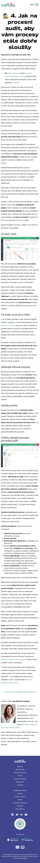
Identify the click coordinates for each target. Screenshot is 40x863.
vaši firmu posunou (8, 325)
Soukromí (20, 785)
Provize (20, 775)
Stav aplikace (20, 809)
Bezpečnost (20, 782)
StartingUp (29, 113)
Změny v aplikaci (20, 796)
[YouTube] (26, 814)
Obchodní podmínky (20, 779)
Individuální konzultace (20, 803)
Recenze (20, 766)
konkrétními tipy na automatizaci (13, 659)
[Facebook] (12, 814)
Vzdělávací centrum (20, 790)
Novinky (20, 793)
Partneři (20, 799)
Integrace (20, 806)
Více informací (23, 858)
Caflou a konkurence (20, 772)
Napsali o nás (20, 769)
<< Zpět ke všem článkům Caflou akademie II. (20, 692)
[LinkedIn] (21, 814)
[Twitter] (17, 814)
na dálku (16, 83)
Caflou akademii (13, 73)
